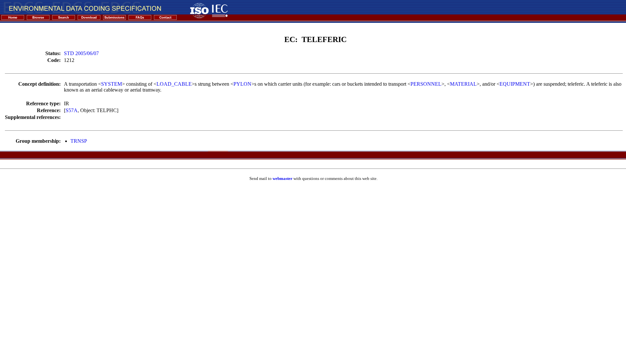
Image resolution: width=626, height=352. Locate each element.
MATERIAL (463, 84)
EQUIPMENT (514, 84)
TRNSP (78, 141)
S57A (72, 110)
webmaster (282, 178)
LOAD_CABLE (174, 84)
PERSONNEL (425, 84)
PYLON (242, 84)
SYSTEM (111, 84)
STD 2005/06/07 (81, 53)
